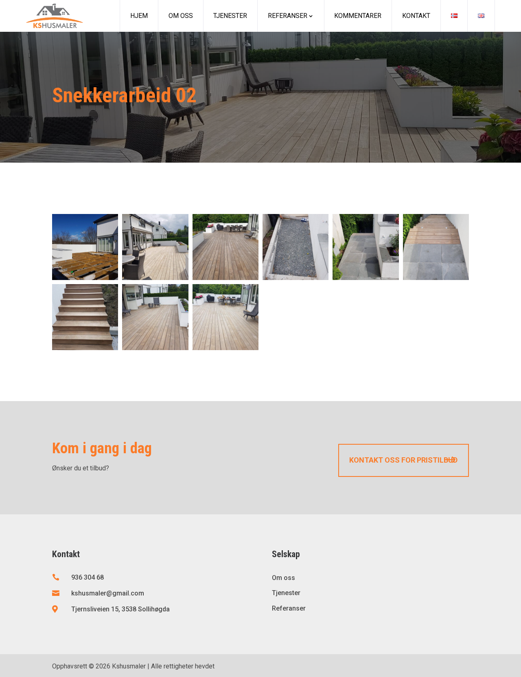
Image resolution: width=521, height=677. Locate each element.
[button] (85, 247)
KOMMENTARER (357, 16)
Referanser (287, 16)
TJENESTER (230, 16)
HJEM (139, 16)
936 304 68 (87, 577)
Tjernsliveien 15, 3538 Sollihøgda (120, 609)
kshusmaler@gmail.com (107, 593)
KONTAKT (416, 16)
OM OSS (181, 16)
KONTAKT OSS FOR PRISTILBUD (403, 460)
